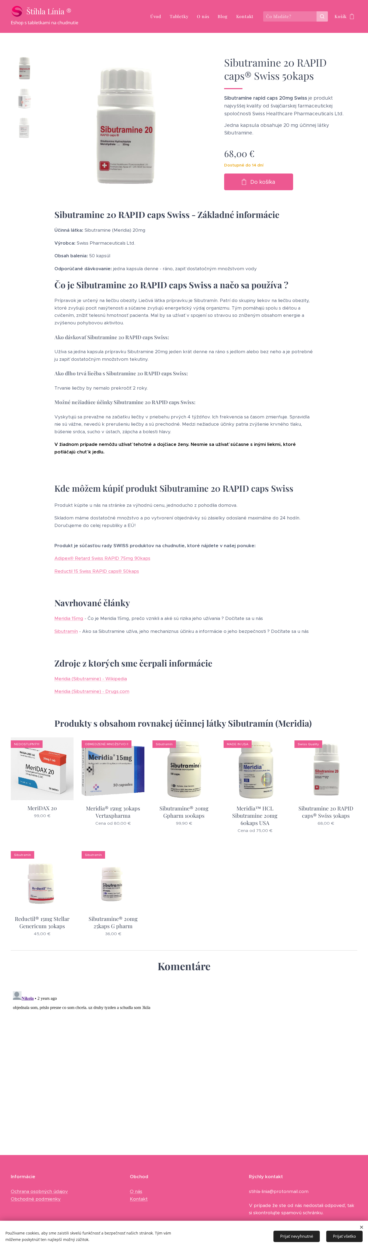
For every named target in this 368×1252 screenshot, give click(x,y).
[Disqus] (184, 1056)
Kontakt (139, 1199)
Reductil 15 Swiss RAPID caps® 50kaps (96, 571)
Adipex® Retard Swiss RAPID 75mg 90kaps (102, 558)
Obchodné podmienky (36, 1199)
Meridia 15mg (68, 618)
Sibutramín (66, 631)
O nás (136, 1191)
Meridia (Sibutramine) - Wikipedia (90, 679)
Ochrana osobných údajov (39, 1191)
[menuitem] (157, 16)
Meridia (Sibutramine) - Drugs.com (91, 691)
